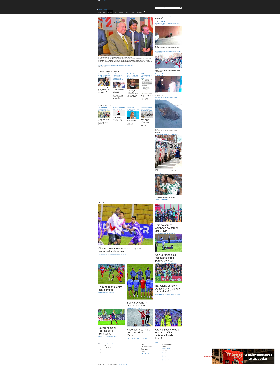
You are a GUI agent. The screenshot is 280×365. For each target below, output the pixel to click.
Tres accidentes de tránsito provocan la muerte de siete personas (104, 109)
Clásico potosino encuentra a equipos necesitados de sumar (112, 254)
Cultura (121, 12)
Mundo (115, 12)
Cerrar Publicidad (207, 356)
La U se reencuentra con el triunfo (106, 292)
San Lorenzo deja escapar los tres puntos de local (166, 263)
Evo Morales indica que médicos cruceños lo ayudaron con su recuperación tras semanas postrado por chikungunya (118, 77)
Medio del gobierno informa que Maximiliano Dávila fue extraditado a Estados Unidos (132, 76)
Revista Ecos (139, 12)
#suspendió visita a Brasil (110, 65)
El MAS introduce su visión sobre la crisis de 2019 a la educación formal (146, 76)
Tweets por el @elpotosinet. (161, 199)
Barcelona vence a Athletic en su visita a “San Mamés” (167, 294)
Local (104, 12)
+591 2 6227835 (145, 353)
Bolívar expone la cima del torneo (134, 308)
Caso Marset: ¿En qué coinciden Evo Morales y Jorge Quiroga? (104, 75)
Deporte (127, 12)
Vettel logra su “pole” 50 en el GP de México (137, 338)
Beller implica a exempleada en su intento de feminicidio (133, 109)
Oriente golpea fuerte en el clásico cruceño (165, 173)
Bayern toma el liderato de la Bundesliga (107, 336)
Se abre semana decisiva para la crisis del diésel (166, 134)
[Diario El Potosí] (125, 1)
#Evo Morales (101, 65)
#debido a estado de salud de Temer (124, 65)
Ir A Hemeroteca (168, 16)
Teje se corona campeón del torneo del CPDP (165, 233)
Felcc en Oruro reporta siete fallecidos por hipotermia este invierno (146, 109)
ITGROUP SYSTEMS (122, 364)
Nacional (110, 12)
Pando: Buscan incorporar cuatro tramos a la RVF (119, 108)
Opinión (132, 12)
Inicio (99, 12)
